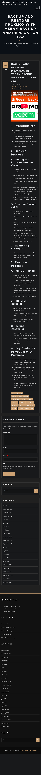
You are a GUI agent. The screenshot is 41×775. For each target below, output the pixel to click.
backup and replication (20, 396)
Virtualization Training (7, 638)
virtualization (24, 408)
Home (20, 41)
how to (14, 402)
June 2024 (6, 523)
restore (14, 405)
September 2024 (8, 516)
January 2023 (6, 568)
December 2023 (7, 537)
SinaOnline (16, 84)
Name (5, 447)
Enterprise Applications (19, 86)
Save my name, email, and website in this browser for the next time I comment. (19, 467)
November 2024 (7, 509)
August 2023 (6, 547)
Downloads (4, 624)
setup (22, 405)
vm (32, 408)
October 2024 (7, 512)
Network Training (6, 631)
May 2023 (6, 558)
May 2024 (6, 526)
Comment (6, 432)
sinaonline (30, 405)
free (30, 399)
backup (19, 393)
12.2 (13, 393)
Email (5, 456)
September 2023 (8, 544)
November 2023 (7, 540)
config (24, 399)
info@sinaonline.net (10, 609)
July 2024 (5, 519)
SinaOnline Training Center (18, 2)
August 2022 (6, 579)
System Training (16, 88)
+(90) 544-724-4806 (9, 611)
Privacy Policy (33, 750)
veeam (14, 408)
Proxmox (30, 402)
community (16, 399)
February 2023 (7, 565)
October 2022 (7, 572)
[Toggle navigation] (37, 7)
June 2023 (6, 554)
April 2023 (6, 561)
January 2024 (6, 533)
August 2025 (6, 506)
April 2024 (6, 530)
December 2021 (7, 582)
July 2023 (5, 551)
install (22, 402)
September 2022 (8, 575)
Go (36, 491)
